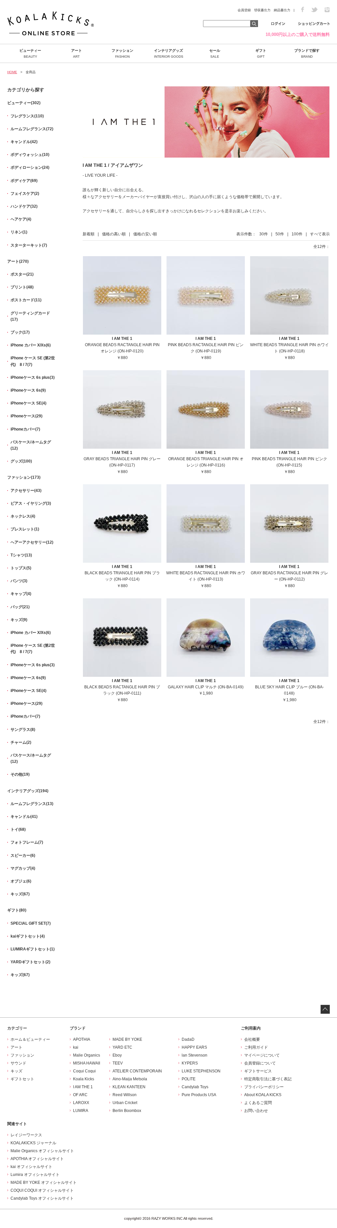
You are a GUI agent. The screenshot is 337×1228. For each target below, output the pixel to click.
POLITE (188, 1079)
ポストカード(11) (26, 300)
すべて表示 (320, 234)
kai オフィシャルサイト (31, 1166)
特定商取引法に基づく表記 (268, 1079)
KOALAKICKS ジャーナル (33, 1143)
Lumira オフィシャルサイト (35, 1174)
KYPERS (190, 1063)
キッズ (16, 1071)
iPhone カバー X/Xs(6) (31, 345)
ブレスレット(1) (25, 529)
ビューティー (30, 53)
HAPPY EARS (194, 1047)
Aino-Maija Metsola (130, 1079)
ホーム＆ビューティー (30, 1039)
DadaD (188, 1039)
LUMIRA (80, 1110)
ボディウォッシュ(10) (30, 154)
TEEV (118, 1063)
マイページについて (262, 1055)
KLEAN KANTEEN (129, 1087)
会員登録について (260, 1063)
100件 (297, 234)
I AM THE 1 (83, 1087)
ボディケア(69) (24, 180)
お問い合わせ (256, 1110)
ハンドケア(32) (24, 206)
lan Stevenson (194, 1055)
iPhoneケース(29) (26, 416)
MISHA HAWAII (86, 1063)
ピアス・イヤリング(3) (31, 503)
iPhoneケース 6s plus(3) (33, 377)
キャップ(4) (21, 593)
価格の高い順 (114, 234)
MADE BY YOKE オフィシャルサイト (44, 1182)
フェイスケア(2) (25, 193)
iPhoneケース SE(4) (28, 403)
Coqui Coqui (84, 1071)
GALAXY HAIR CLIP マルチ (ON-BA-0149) (206, 687)
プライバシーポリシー (264, 1087)
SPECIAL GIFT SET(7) (31, 923)
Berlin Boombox (127, 1110)
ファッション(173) (23, 477)
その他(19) (20, 774)
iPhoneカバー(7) (25, 429)
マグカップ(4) (23, 868)
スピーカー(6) (23, 855)
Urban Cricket (125, 1102)
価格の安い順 (145, 234)
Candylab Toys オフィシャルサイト (42, 1198)
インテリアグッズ (168, 53)
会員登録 (244, 10)
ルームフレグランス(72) (32, 129)
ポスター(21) (22, 274)
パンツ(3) (19, 581)
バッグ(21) (20, 607)
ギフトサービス (258, 1071)
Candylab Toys (195, 1087)
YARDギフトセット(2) (30, 962)
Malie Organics (86, 1055)
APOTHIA (81, 1039)
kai (75, 1047)
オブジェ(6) (21, 881)
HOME (12, 72)
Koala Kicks (83, 1079)
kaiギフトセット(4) (28, 936)
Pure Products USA (199, 1095)
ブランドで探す (307, 53)
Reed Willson (125, 1095)
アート (76, 53)
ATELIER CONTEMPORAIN (137, 1071)
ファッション (122, 53)
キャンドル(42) (24, 141)
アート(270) (18, 261)
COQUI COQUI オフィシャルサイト (42, 1190)
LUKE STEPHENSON (201, 1071)
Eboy (117, 1055)
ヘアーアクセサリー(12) (32, 542)
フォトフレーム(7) (27, 842)
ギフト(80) (16, 910)
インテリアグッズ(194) (27, 791)
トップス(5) (21, 568)
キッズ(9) (19, 619)
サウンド (18, 1063)
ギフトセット (22, 1079)
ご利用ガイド (256, 1047)
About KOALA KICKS (262, 1095)
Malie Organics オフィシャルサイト (42, 1151)
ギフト (260, 53)
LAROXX (81, 1102)
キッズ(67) (20, 894)
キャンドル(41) (24, 816)
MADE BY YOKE (127, 1039)
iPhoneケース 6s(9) (28, 390)
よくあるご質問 (258, 1102)
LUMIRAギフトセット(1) (33, 949)
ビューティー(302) (23, 103)
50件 (279, 234)
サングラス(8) (23, 729)
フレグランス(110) (27, 116)
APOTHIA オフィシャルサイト (37, 1158)
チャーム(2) (21, 742)
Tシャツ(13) (21, 555)
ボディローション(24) (30, 167)
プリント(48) (22, 287)
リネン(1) (19, 232)
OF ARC (80, 1095)
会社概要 (252, 1039)
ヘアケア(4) (21, 219)
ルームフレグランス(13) (32, 803)
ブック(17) (20, 332)
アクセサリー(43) (26, 490)
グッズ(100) (21, 461)
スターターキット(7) (29, 245)
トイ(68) (18, 829)
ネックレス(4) (23, 516)
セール (214, 53)
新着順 (88, 234)
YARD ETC (122, 1047)
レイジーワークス (26, 1135)
